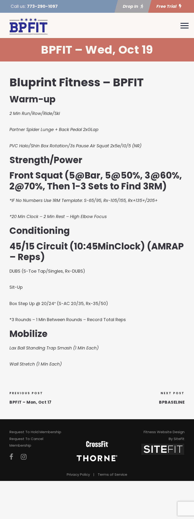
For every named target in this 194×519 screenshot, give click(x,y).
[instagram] (23, 457)
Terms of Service (112, 474)
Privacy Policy (78, 474)
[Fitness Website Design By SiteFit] (163, 448)
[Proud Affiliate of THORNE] (97, 458)
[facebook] (11, 457)
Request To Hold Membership (35, 431)
